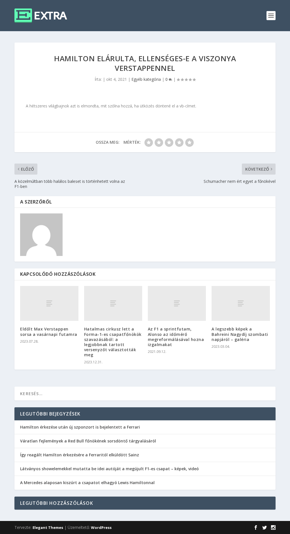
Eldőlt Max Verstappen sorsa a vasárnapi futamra (48, 331)
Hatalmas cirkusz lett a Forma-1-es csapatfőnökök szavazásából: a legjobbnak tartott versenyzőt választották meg (113, 341)
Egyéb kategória (146, 79)
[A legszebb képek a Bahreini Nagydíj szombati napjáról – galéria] (241, 303)
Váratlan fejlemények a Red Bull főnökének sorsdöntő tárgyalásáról (88, 441)
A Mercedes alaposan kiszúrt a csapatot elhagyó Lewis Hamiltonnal (87, 482)
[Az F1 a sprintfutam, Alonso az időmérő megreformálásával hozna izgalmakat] (177, 303)
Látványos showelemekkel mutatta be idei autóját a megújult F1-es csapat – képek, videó (109, 468)
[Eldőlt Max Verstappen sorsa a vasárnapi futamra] (49, 303)
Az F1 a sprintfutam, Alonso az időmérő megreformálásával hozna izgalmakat (176, 336)
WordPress (101, 527)
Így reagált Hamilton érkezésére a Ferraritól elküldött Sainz (79, 454)
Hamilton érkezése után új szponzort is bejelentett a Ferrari (80, 427)
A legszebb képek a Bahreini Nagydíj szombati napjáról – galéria (240, 334)
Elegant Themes (48, 527)
